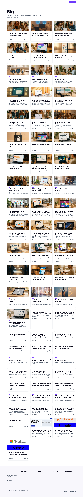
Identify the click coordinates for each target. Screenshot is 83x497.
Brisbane (65, 477)
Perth (65, 479)
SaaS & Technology (53, 477)
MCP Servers (23, 477)
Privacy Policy (64, 491)
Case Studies (38, 475)
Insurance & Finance (54, 475)
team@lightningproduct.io (12, 478)
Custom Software (24, 475)
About (37, 473)
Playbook (37, 479)
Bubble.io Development (25, 479)
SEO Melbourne (14, 491)
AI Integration (24, 473)
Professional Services (54, 481)
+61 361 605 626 (10, 480)
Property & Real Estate (54, 479)
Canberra (65, 483)
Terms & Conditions (72, 491)
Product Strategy (24, 483)
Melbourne (66, 473)
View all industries (53, 483)
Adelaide (65, 481)
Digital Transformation (25, 481)
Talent (37, 477)
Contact (37, 481)
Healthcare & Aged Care (54, 473)
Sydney (65, 475)
